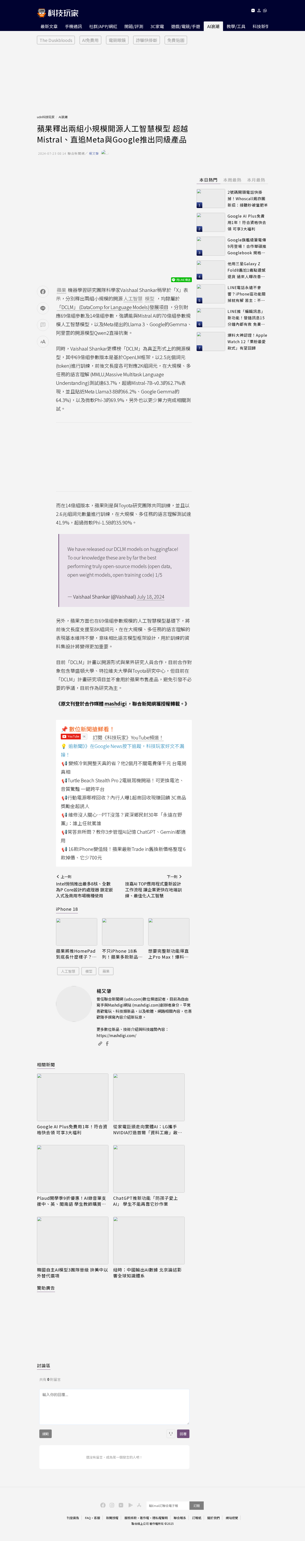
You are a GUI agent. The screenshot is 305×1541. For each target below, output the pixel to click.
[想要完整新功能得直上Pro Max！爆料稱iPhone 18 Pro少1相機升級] (168, 932)
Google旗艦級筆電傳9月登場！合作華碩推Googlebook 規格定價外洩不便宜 (247, 246)
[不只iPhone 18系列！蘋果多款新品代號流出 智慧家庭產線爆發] (122, 932)
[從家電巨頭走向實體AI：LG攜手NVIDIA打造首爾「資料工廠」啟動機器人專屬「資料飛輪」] (149, 1097)
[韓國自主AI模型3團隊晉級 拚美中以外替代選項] (72, 1240)
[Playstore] (129, 1504)
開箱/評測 (133, 26)
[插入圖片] (171, 1433)
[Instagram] (111, 1504)
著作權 (144, 1518)
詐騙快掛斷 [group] (146, 40)
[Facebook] (102, 1504)
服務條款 (130, 1518)
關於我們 (213, 1518)
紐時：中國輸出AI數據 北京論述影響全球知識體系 (147, 1273)
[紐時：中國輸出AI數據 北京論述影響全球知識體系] (149, 1240)
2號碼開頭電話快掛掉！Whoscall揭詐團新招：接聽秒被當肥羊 (248, 198)
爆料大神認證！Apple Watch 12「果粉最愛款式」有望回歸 (247, 341)
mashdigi (115, 703)
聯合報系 (180, 1518)
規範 (45, 1433)
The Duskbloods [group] (56, 40)
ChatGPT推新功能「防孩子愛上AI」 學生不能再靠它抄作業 (145, 1201)
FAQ (88, 1518)
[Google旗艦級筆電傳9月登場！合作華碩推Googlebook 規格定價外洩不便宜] (211, 246)
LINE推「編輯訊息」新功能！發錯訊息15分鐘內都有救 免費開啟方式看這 (246, 317)
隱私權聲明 (160, 1518)
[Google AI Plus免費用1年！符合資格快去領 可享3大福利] (72, 1097)
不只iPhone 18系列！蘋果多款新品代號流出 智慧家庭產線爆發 (122, 954)
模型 (88, 971)
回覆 (183, 1433)
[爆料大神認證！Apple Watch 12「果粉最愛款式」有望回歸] (211, 341)
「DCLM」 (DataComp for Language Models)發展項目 (112, 307)
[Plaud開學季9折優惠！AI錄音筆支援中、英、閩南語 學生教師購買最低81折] (72, 1169)
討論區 (44, 1365)
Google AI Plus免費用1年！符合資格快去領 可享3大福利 (72, 1129)
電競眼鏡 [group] (117, 40)
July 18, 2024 (150, 596)
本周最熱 (232, 180)
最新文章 (49, 26)
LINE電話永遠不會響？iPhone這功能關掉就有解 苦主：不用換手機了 (247, 294)
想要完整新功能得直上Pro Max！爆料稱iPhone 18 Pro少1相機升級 (168, 954)
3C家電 (157, 26)
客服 (97, 1518)
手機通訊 (73, 26)
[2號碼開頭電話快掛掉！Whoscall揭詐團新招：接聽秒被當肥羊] (211, 198)
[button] (259, 11)
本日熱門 (208, 180)
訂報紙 (196, 1518)
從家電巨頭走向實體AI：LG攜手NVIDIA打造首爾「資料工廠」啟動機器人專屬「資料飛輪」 (147, 1129)
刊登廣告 (73, 1518)
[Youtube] (253, 11)
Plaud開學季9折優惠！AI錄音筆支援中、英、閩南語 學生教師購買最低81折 (71, 1201)
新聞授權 (112, 1518)
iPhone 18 (67, 909)
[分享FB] (43, 292)
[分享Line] (43, 308)
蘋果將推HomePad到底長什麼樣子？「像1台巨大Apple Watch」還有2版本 (76, 954)
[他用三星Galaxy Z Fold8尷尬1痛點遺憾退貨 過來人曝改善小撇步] (211, 270)
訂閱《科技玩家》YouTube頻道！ (128, 737)
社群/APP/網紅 (103, 26)
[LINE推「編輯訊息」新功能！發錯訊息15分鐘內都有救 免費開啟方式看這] (211, 317)
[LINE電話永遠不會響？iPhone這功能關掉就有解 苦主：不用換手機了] (211, 293)
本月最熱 (256, 180)
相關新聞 (46, 1064)
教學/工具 (236, 26)
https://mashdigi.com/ (116, 1035)
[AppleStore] (138, 1504)
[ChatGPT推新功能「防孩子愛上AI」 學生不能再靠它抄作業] (149, 1169)
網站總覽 (232, 1518)
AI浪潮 (213, 26)
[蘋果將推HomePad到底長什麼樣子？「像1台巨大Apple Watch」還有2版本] (76, 932)
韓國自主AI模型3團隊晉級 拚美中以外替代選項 (72, 1273)
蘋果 (106, 971)
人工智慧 (68, 971)
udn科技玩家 (46, 117)
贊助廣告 (46, 1288)
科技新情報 (263, 26)
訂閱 (196, 1505)
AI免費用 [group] (90, 40)
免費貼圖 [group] (175, 40)
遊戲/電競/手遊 (185, 26)
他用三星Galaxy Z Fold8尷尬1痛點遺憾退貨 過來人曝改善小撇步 (247, 270)
